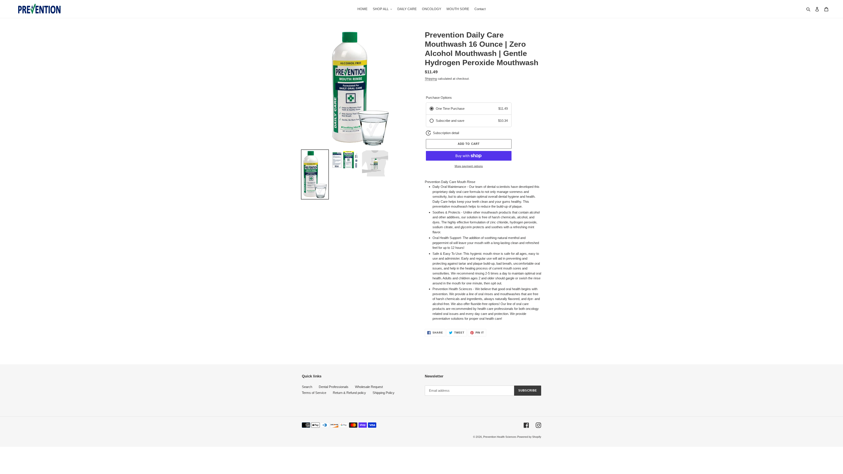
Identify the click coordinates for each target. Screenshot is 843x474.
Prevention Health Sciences (499, 436)
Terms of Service (314, 393)
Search (307, 387)
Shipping (431, 78)
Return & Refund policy (349, 393)
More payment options (469, 166)
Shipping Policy (383, 393)
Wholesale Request (369, 387)
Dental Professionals (333, 387)
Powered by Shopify (529, 436)
